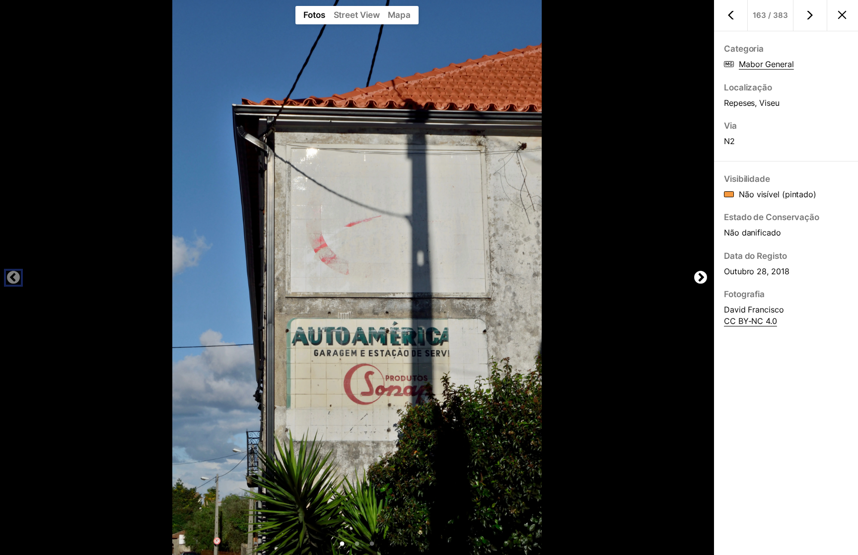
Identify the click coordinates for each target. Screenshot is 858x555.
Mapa (399, 15)
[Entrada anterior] (731, 15)
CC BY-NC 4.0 (750, 321)
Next (701, 278)
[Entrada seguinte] (810, 15)
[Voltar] (842, 15)
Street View (357, 15)
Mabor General (766, 64)
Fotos (314, 15)
